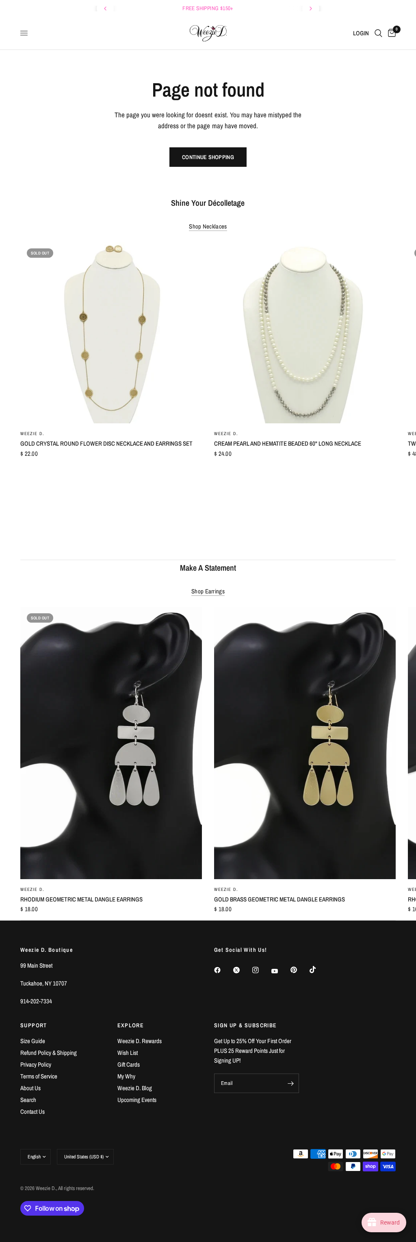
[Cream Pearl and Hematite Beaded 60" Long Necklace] (305, 332)
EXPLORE (130, 1025)
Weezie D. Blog (134, 1088)
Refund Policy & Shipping (48, 1052)
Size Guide (32, 1041)
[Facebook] (223, 970)
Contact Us (32, 1111)
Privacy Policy (35, 1064)
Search (28, 1099)
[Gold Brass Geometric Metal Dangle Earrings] (305, 743)
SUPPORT (33, 1025)
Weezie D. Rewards (139, 1041)
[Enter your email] (291, 1083)
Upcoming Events (136, 1099)
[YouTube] (280, 971)
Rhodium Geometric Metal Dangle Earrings (81, 899)
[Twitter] (242, 970)
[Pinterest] (299, 970)
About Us (30, 1088)
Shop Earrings (208, 591)
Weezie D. (32, 433)
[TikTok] (318, 970)
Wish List (127, 1052)
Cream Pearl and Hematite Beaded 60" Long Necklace (287, 443)
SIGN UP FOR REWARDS (212, 8)
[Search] (378, 33)
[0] (390, 33)
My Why (126, 1076)
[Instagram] (261, 970)
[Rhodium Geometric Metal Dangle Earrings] (111, 743)
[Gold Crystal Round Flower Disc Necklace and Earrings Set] (111, 332)
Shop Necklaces (208, 226)
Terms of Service (38, 1076)
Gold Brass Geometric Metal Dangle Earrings (279, 899)
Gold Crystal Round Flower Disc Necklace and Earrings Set (106, 443)
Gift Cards (128, 1064)
